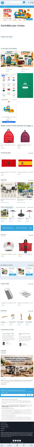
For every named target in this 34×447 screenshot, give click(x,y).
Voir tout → (14, 74)
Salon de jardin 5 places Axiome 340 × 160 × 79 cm (29, 268)
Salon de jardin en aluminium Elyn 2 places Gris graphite (8, 200)
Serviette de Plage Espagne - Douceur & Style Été (25, 172)
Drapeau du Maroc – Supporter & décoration (25, 254)
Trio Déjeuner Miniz (9, 69)
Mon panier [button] (31, 445)
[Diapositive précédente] (1, 14)
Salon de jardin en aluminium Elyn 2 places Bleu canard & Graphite (24, 200)
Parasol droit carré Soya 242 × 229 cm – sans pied (4, 218)
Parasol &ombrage (10, 207)
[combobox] (15, 2)
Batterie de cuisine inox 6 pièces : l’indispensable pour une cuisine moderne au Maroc (17, 380)
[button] (32, 3)
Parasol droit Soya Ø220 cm (12, 218)
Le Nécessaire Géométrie (25, 69)
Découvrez (17, 19)
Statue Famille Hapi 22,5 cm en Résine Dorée (29, 322)
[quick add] (15, 54)
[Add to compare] (16, 52)
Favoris (17, 445)
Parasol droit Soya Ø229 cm (29, 218)
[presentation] (2, 57)
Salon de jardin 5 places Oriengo (12, 268)
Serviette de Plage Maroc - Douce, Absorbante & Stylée (8, 172)
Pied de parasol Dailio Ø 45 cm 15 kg (20, 218)
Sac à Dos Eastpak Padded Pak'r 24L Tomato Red (8, 145)
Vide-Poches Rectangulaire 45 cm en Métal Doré (4, 322)
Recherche (24, 2)
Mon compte (9, 445)
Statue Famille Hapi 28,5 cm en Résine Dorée (20, 322)
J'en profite (25, 87)
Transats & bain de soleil (21, 207)
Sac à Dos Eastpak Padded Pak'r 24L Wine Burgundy (24, 145)
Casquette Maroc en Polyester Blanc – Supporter (8, 254)
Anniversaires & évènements (5, 406)
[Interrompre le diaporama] (33, 15)
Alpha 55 (14, 442)
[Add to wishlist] (7, 268)
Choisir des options (12, 274)
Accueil (1, 445)
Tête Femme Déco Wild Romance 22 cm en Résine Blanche (12, 322)
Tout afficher (30, 153)
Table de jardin (30, 207)
